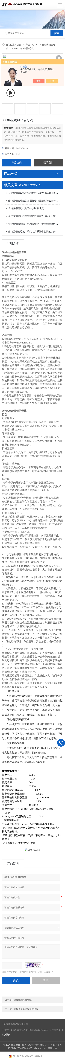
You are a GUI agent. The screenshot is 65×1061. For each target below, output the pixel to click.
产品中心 (30, 44)
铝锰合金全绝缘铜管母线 (26, 1009)
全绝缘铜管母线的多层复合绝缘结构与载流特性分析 (34, 200)
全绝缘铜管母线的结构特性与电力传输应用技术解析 (34, 216)
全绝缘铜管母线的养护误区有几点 (26, 208)
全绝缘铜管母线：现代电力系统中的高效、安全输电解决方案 (34, 231)
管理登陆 (52, 1048)
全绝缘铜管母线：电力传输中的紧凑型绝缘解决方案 (34, 223)
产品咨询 (17, 162)
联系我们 (48, 162)
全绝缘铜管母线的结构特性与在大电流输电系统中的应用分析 (34, 193)
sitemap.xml (40, 1048)
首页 (19, 44)
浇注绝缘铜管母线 (23, 999)
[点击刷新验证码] (33, 965)
